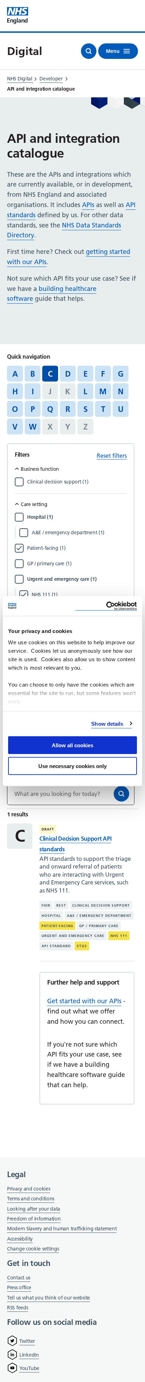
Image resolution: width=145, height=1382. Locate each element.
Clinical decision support (101, 905)
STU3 (82, 946)
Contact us (18, 1277)
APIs (88, 205)
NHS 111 (119, 935)
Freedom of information (34, 1219)
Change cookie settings (33, 1249)
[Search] (121, 794)
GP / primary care (99, 926)
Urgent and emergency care (73, 935)
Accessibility (20, 1239)
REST (61, 905)
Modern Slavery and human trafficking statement (61, 1229)
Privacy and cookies (28, 1189)
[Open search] (88, 51)
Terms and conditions (30, 1198)
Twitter (27, 1341)
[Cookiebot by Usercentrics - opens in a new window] (106, 606)
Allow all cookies (72, 745)
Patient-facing (57, 926)
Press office (19, 1288)
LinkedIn (29, 1355)
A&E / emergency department (99, 915)
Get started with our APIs (84, 1001)
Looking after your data (33, 1209)
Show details (107, 723)
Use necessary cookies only (72, 766)
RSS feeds (17, 1307)
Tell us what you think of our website (48, 1298)
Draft (48, 829)
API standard (56, 946)
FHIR (46, 905)
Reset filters (112, 455)
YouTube (29, 1368)
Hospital (51, 915)
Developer (50, 78)
